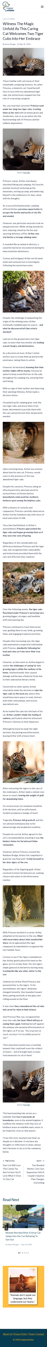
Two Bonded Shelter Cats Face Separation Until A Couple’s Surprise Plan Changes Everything (35, 1172)
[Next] (40, 1228)
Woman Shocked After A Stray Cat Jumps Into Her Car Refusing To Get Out (23, 1236)
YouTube (26, 172)
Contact (40, 1334)
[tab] (19, 1252)
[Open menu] (42, 7)
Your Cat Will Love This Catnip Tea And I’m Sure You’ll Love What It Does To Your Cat (12, 1170)
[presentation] (23, 1216)
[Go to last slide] (6, 1228)
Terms (32, 1334)
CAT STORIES (9, 19)
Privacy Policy (20, 1334)
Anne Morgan (10, 44)
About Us (7, 1334)
